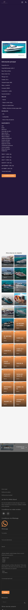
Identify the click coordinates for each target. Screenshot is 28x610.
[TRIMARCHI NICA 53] (8, 274)
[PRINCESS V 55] (20, 312)
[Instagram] (8, 513)
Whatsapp (5, 529)
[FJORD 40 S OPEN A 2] (20, 350)
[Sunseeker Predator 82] (8, 261)
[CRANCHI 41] (8, 350)
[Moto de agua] (14, 557)
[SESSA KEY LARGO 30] (8, 375)
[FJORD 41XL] (20, 337)
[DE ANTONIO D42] (8, 337)
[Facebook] (4, 513)
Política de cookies (6, 492)
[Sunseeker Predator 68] (8, 312)
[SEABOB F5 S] (20, 299)
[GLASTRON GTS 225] (20, 274)
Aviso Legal (4, 489)
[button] (22, 2)
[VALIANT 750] (8, 400)
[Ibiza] (14, 571)
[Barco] (14, 559)
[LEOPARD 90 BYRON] (20, 400)
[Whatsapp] (5, 523)
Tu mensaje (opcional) (7, 578)
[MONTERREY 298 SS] (8, 388)
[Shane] (20, 261)
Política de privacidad (7, 495)
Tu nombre (4, 533)
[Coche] (14, 560)
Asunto (3, 546)
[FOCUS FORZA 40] (8, 362)
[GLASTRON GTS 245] (8, 286)
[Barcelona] (14, 572)
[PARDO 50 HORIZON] (8, 324)
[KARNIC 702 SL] (20, 388)
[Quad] (14, 561)
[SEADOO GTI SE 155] (8, 299)
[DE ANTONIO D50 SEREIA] (20, 324)
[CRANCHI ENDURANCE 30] (20, 286)
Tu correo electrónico (7, 540)
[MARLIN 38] (20, 362)
